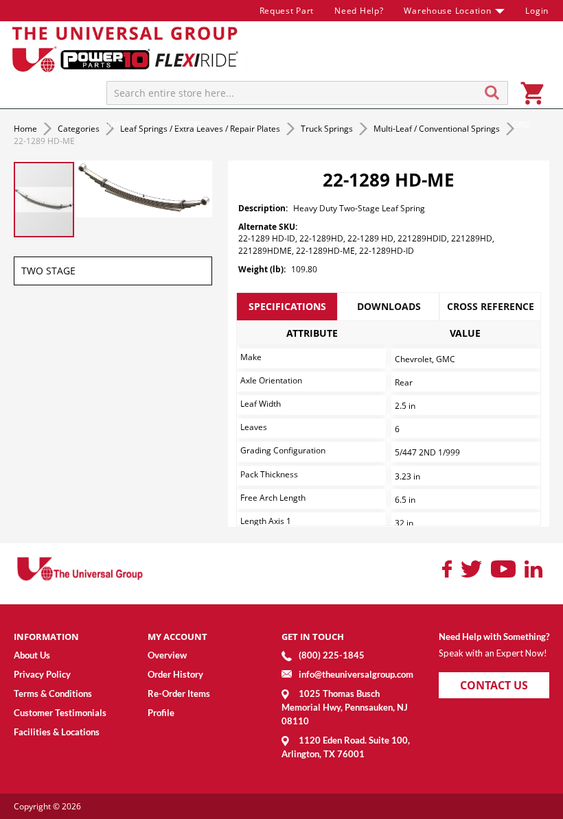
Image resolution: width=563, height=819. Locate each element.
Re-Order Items (179, 693)
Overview (167, 655)
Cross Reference (490, 306)
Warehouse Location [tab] (447, 10)
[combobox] (307, 93)
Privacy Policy (42, 674)
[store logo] (127, 48)
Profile (161, 712)
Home (26, 128)
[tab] (287, 306)
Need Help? (358, 10)
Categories (80, 128)
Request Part (287, 10)
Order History (175, 674)
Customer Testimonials (60, 712)
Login (537, 10)
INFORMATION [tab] (46, 636)
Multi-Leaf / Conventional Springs (438, 128)
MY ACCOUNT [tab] (177, 636)
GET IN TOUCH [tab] (313, 636)
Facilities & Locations (57, 731)
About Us (32, 655)
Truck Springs (328, 128)
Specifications (287, 306)
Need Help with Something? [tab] (494, 636)
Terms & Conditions (53, 693)
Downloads (389, 306)
